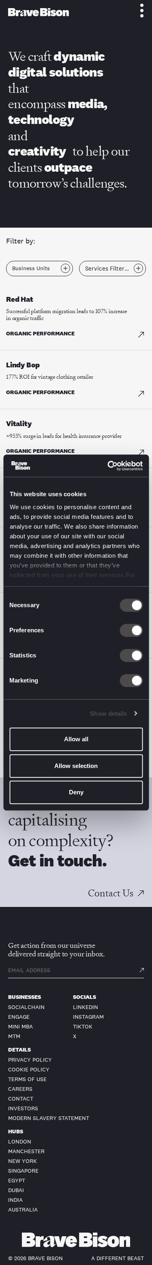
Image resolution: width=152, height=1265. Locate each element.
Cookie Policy (28, 1069)
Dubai (16, 1190)
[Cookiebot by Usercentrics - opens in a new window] (108, 466)
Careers (20, 1089)
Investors (23, 1108)
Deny (76, 792)
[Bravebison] (38, 12)
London (19, 1141)
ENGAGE (19, 1017)
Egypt (16, 1180)
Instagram (88, 1017)
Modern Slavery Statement (48, 1118)
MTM (14, 1036)
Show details (108, 713)
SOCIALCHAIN (26, 1007)
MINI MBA (20, 1026)
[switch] (131, 630)
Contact (20, 1098)
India (15, 1200)
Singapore (23, 1170)
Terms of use (27, 1079)
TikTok (82, 1026)
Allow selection (76, 765)
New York (22, 1161)
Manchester (26, 1151)
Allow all (76, 739)
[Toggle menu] (137, 10)
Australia (23, 1209)
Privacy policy (30, 1059)
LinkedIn (85, 1007)
